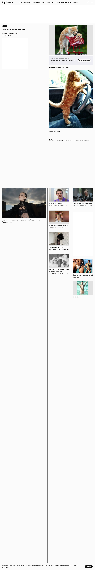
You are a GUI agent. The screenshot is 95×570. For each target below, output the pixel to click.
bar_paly (57, 132)
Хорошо (88, 566)
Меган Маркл (62, 2)
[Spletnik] (7, 2)
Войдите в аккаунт (55, 140)
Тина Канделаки (24, 2)
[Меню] (92, 2)
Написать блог (84, 61)
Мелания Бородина (38, 2)
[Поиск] (88, 2)
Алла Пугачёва (73, 2)
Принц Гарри (51, 2)
